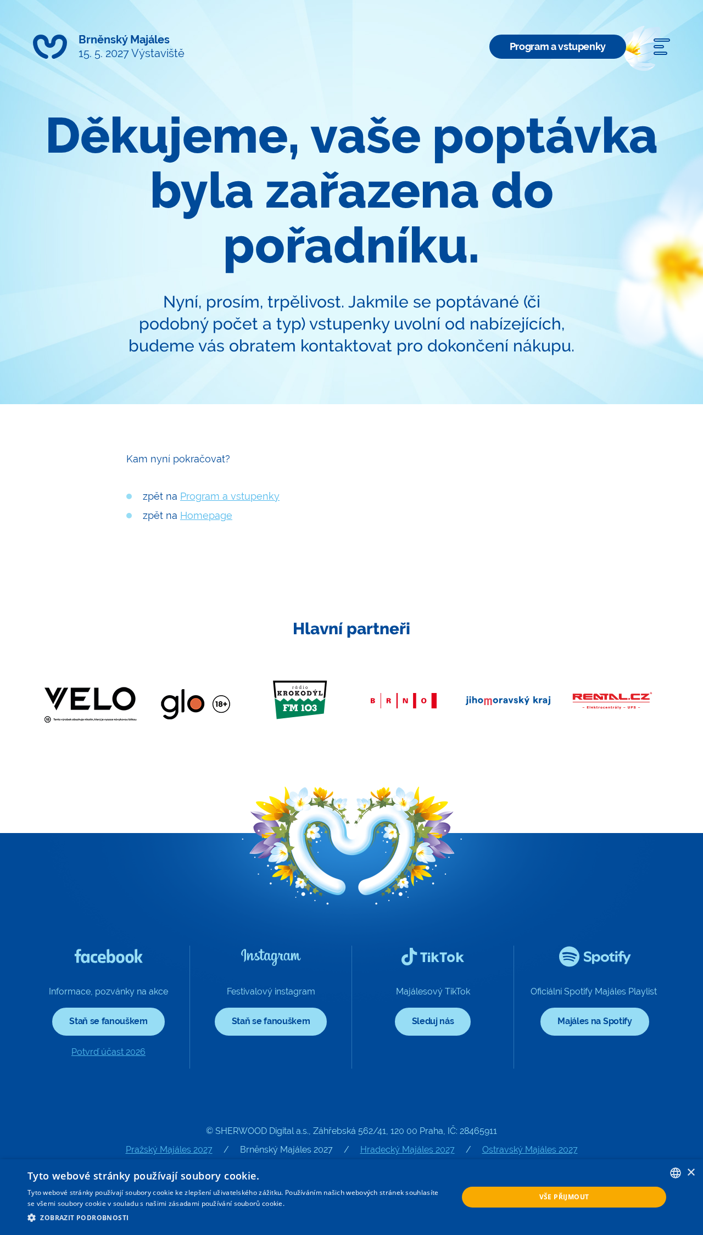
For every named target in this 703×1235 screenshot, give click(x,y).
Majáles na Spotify (594, 1021)
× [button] (691, 1173)
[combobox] (675, 1172)
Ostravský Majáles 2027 (530, 1149)
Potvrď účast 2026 (108, 1052)
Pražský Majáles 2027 (169, 1149)
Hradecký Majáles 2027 (407, 1149)
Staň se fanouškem (108, 1021)
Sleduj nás (433, 1021)
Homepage (206, 515)
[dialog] (351, 1197)
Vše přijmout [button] (564, 1197)
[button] (236, 1218)
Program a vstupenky (558, 46)
